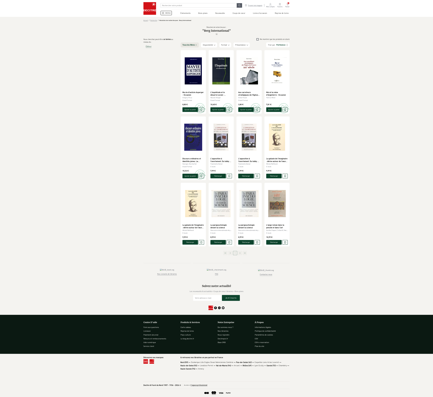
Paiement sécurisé (150, 335)
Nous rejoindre (223, 335)
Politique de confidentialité (265, 331)
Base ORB (222, 342)
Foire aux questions (151, 327)
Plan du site (259, 346)
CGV (256, 338)
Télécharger (218, 176)
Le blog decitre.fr (187, 338)
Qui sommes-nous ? (225, 327)
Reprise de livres (187, 331)
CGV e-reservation (262, 342)
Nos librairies (223, 331)
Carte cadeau (186, 327)
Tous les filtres (188, 45)
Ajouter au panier (190, 109)
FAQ (216, 274)
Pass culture (186, 335)
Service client (148, 346)
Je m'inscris (230, 298)
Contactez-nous (266, 274)
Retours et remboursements (154, 338)
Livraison (147, 331)
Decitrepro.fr (223, 338)
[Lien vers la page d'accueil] (149, 8)
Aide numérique (149, 342)
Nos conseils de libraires (167, 274)
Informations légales (263, 327)
